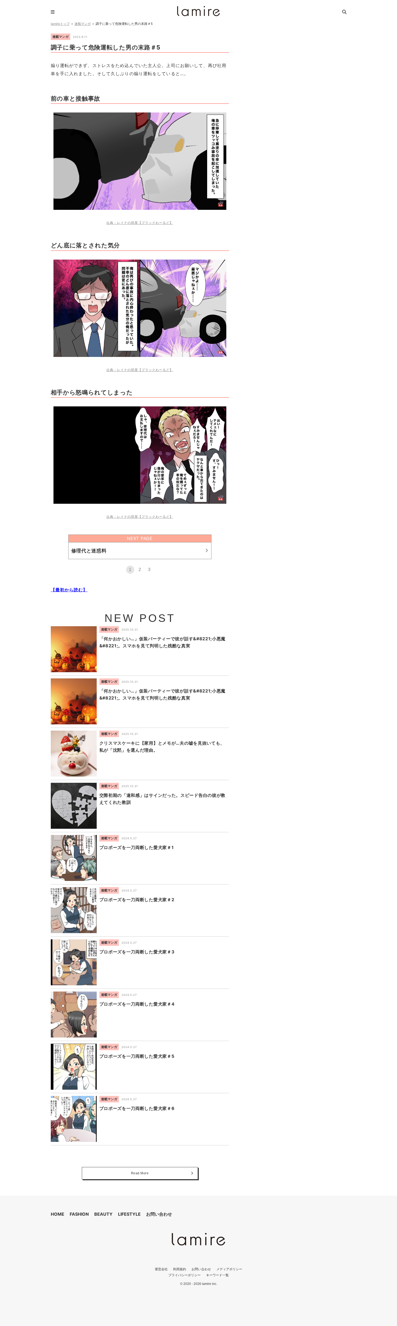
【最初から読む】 (69, 589)
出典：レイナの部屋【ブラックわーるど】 (139, 223)
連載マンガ (83, 24)
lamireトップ (60, 24)
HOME (57, 1214)
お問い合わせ (159, 1214)
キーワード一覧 (217, 1275)
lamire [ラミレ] (198, 11)
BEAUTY (103, 1214)
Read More (140, 1173)
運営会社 (161, 1269)
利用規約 (179, 1269)
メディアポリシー (229, 1269)
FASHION (79, 1214)
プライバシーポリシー (184, 1275)
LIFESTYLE (129, 1214)
